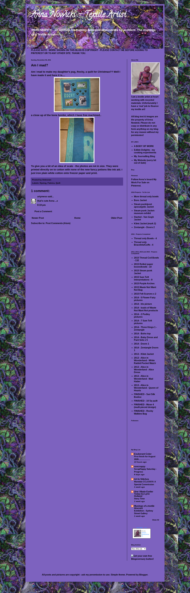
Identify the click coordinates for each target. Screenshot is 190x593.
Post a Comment (43, 211)
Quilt (58, 183)
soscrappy (139, 466)
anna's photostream (145, 534)
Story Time (139, 498)
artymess (42, 196)
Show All (155, 520)
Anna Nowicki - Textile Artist (78, 15)
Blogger (143, 575)
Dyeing (43, 183)
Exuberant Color (142, 454)
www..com (141, 527)
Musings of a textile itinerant (144, 507)
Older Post (116, 218)
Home (77, 218)
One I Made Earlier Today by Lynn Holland (143, 493)
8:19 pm (41, 205)
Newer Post (38, 218)
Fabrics (51, 183)
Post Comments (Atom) (58, 223)
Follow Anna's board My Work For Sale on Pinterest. (143, 182)
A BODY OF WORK (144, 146)
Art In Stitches (141, 479)
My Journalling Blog (144, 156)
